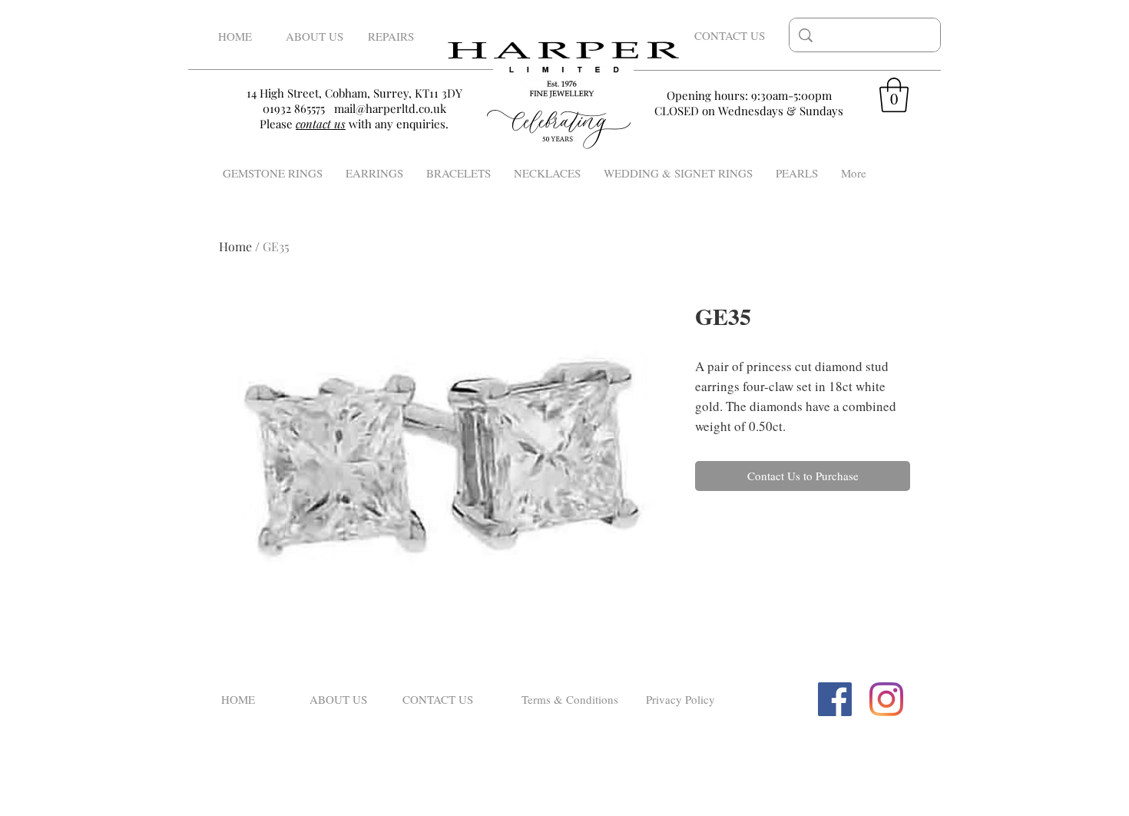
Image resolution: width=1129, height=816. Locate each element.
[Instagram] (886, 699)
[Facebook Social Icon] (835, 699)
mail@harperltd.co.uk (390, 108)
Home (235, 246)
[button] (894, 95)
